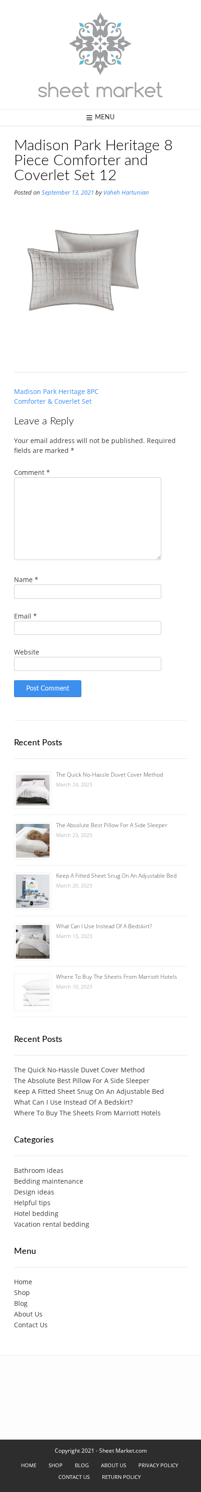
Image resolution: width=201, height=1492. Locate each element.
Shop (22, 1292)
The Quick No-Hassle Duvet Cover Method (109, 775)
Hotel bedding (36, 1213)
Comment (32, 472)
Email (25, 615)
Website (26, 652)
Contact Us (31, 1324)
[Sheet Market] (100, 54)
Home (23, 1281)
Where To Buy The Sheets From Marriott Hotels (116, 977)
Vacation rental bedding (51, 1224)
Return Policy (121, 1476)
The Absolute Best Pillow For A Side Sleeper (111, 825)
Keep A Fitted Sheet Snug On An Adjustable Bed (116, 876)
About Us (28, 1314)
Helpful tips (32, 1202)
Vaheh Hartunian (126, 193)
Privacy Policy (158, 1465)
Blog (21, 1303)
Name (26, 579)
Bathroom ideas (39, 1170)
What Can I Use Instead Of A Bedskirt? (104, 926)
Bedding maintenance (48, 1181)
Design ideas (34, 1191)
